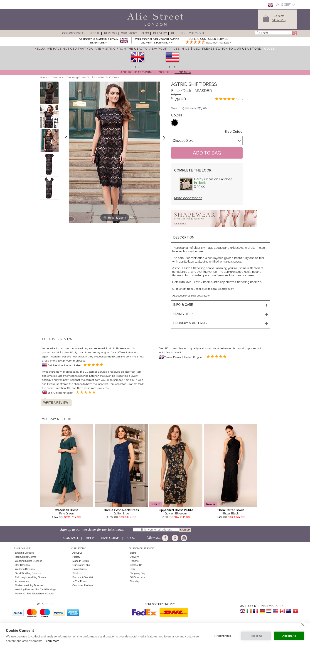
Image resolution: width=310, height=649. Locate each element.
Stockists (77, 573)
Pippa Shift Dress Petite (176, 510)
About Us (77, 552)
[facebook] (166, 538)
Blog (145, 33)
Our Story (129, 33)
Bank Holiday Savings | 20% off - (155, 72)
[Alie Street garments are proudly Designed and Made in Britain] (123, 40)
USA (172, 67)
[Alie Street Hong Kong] (295, 611)
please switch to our (231, 48)
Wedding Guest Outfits (80, 77)
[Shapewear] (214, 228)
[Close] (269, 48)
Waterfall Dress (66, 510)
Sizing (133, 552)
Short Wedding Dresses (28, 573)
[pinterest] (174, 538)
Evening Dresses (24, 552)
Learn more (51, 641)
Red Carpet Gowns (25, 556)
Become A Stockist (82, 577)
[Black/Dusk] (175, 123)
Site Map (134, 581)
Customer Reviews (82, 585)
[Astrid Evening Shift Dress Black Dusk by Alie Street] (49, 93)
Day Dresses (22, 565)
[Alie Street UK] (242, 611)
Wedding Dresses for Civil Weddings (35, 589)
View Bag (278, 20)
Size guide (110, 538)
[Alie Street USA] (275, 611)
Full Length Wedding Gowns (30, 577)
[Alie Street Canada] (282, 611)
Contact (71, 538)
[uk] (137, 63)
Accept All (289, 635)
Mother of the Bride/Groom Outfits (34, 593)
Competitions (79, 569)
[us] (172, 63)
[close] (302, 624)
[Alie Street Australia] (288, 611)
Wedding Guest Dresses (28, 561)
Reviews (110, 33)
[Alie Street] (134, 25)
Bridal (95, 33)
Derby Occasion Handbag (213, 179)
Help (90, 538)
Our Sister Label (81, 565)
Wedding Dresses (25, 569)
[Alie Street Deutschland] (262, 611)
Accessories (22, 581)
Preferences (222, 635)
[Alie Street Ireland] (249, 611)
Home (43, 77)
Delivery (160, 33)
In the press (79, 581)
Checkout (196, 33)
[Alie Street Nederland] (269, 611)
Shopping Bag (137, 573)
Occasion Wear (74, 33)
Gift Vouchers (137, 577)
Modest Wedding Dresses (29, 585)
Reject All (256, 635)
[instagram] (183, 538)
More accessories (188, 198)
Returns (178, 33)
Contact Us (136, 565)
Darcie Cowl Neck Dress (121, 510)
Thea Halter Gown (230, 510)
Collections (57, 77)
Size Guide (234, 132)
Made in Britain (80, 561)
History (76, 556)
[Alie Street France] (256, 611)
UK (137, 67)
